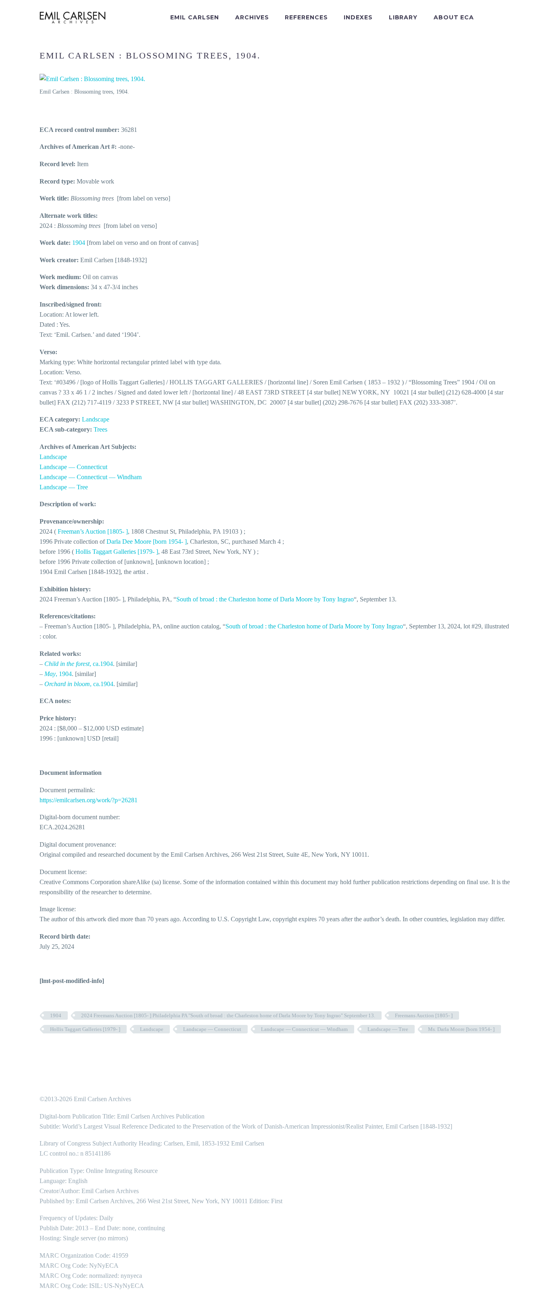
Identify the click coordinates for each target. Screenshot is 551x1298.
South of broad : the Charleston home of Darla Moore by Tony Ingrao (265, 599)
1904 (78, 242)
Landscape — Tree (64, 487)
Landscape (95, 419)
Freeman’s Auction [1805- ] (93, 531)
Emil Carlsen (194, 17)
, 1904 (58, 673)
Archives (252, 17)
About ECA (454, 17)
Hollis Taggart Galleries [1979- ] (116, 551)
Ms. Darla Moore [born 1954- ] (461, 1029)
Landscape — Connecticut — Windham (91, 477)
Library (403, 17)
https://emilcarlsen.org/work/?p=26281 (89, 800)
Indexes (358, 17)
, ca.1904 (78, 663)
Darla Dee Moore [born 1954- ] (146, 541)
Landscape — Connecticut (73, 466)
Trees (100, 429)
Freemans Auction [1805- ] (424, 1015)
